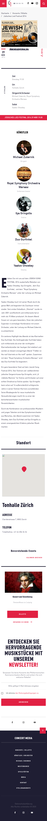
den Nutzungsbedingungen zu (27, 693)
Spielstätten (23, 772)
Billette (22, 614)
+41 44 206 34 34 (20, 532)
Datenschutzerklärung (23, 804)
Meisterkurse (23, 766)
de (15, 3)
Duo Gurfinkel (23, 239)
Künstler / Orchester (23, 755)
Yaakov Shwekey (18, 108)
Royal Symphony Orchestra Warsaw (23, 185)
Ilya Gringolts (24, 213)
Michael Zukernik (19, 96)
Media (23, 777)
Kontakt (23, 782)
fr (23, 3)
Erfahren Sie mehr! (21, 622)
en (17, 3)
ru (20, 3)
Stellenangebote (23, 788)
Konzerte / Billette (23, 750)
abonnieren (23, 702)
